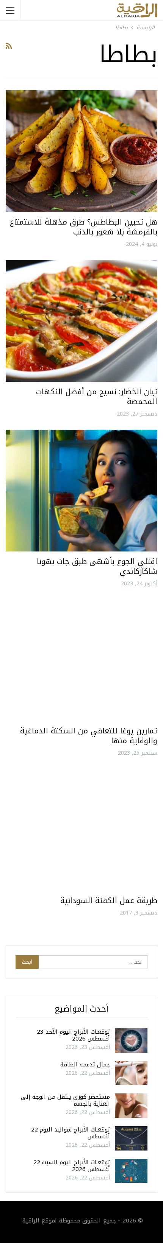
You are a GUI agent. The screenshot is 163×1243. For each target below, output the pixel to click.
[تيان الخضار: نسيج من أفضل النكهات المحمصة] (81, 321)
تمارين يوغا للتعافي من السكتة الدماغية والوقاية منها (88, 735)
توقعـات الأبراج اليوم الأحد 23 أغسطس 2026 (73, 1035)
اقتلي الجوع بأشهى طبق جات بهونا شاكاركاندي (97, 566)
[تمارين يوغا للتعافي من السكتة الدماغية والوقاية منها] (81, 660)
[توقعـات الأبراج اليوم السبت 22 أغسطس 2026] (131, 1171)
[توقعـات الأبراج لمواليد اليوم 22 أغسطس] (131, 1138)
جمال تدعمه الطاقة (85, 1064)
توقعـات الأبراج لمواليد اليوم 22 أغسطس (70, 1133)
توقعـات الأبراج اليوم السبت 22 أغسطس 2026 (71, 1165)
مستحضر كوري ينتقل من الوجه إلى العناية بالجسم (65, 1100)
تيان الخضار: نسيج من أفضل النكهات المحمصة (96, 396)
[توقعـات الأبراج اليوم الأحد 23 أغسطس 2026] (131, 1040)
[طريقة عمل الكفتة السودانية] (81, 830)
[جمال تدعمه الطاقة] (131, 1073)
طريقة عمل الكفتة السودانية (108, 900)
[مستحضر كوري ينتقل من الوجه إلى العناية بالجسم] (131, 1105)
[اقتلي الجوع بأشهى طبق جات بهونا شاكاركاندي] (81, 490)
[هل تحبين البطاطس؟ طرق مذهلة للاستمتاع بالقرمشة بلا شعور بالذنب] (81, 151)
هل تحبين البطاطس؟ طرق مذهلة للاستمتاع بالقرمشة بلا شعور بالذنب (83, 227)
